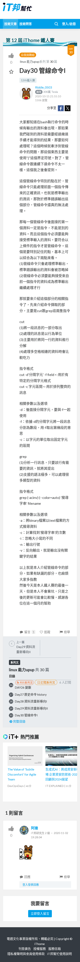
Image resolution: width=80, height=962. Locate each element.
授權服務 (39, 948)
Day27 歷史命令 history (31, 694)
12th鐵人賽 (28, 80)
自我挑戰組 (28, 54)
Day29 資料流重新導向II (31, 708)
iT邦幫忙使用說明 (59, 954)
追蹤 (47, 632)
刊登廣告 (24, 948)
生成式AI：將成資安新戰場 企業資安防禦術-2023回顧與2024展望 (62, 774)
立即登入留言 (40, 913)
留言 (29, 632)
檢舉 (67, 632)
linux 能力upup (29, 61)
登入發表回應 (31, 884)
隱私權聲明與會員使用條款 (26, 954)
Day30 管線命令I (26, 715)
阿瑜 (34, 828)
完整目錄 (19, 721)
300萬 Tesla (47, 91)
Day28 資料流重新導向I (31, 701)
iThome (39, 944)
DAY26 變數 (23, 687)
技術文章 (10, 24)
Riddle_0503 (43, 87)
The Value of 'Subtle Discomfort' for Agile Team (22, 774)
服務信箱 (54, 948)
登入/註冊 (69, 24)
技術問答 (25, 24)
